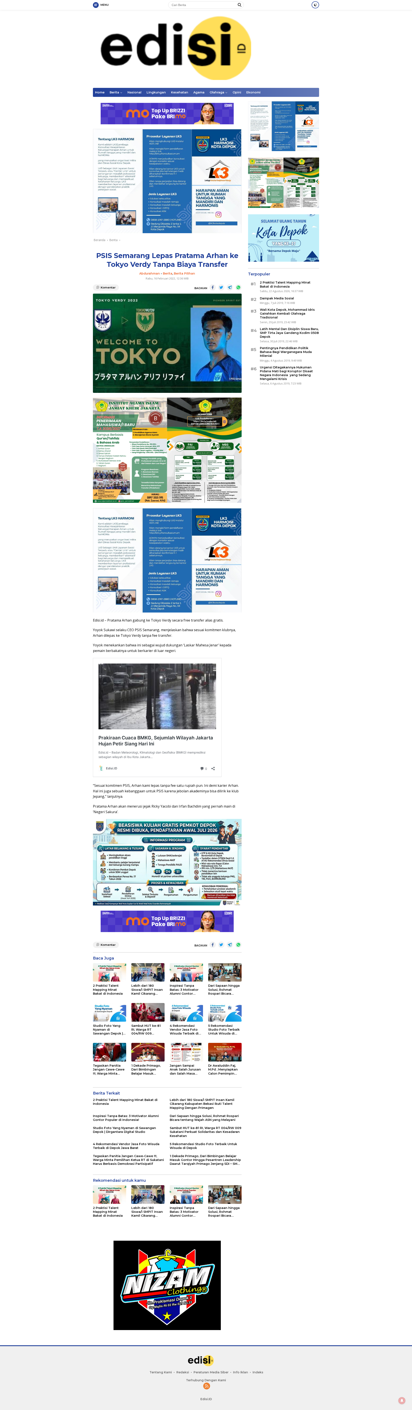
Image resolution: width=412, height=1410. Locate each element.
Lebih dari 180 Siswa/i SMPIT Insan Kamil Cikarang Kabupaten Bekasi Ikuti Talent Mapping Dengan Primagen (147, 990)
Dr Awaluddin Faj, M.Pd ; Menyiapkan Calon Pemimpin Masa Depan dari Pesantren (223, 1069)
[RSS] (206, 1386)
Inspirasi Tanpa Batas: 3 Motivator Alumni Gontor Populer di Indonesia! (184, 990)
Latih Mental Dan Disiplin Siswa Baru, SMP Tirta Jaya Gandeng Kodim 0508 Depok (289, 333)
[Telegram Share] (230, 287)
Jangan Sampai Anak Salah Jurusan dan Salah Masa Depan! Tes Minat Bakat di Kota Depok (186, 1069)
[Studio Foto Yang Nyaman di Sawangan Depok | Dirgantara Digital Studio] (109, 1012)
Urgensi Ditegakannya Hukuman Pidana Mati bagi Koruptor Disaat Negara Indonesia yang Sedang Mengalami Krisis (286, 373)
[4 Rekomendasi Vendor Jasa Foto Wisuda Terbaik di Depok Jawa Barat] (186, 1012)
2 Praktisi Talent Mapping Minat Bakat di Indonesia (108, 989)
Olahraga (217, 92)
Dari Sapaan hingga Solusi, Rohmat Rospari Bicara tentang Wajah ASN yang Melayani (224, 990)
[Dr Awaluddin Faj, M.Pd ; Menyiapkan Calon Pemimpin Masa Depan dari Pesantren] (224, 1052)
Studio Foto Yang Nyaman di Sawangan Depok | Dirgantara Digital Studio (108, 1030)
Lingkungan (156, 92)
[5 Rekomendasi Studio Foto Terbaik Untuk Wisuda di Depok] (224, 1012)
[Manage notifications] (401, 1400)
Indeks (258, 1372)
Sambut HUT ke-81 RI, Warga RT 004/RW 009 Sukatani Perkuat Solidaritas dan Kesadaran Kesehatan (146, 1030)
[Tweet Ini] (221, 287)
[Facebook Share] (212, 287)
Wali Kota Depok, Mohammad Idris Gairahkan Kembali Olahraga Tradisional (287, 313)
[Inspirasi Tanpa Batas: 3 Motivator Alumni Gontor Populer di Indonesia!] (186, 972)
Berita (114, 92)
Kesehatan (179, 92)
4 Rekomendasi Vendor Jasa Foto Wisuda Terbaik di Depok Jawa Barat (184, 1030)
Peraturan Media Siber (211, 1372)
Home (100, 92)
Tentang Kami (161, 1372)
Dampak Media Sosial (277, 298)
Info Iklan (240, 1372)
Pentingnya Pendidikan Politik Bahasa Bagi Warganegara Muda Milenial (286, 352)
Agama (198, 92)
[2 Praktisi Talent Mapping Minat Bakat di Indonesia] (109, 972)
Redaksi (182, 1372)
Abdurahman (149, 273)
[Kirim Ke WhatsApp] (238, 287)
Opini (237, 92)
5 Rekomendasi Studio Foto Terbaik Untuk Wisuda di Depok (224, 1030)
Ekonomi (253, 92)
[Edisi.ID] (206, 49)
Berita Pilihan (184, 273)
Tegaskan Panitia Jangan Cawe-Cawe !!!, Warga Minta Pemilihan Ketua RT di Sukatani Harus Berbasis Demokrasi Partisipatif (108, 1069)
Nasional (134, 92)
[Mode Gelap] (315, 4)
